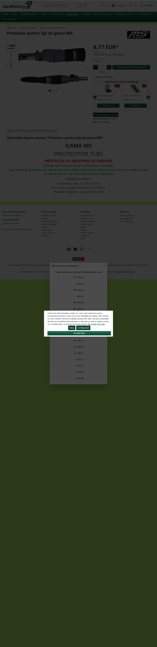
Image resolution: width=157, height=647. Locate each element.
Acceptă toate (79, 333)
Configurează (83, 328)
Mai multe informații (96, 324)
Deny (72, 328)
